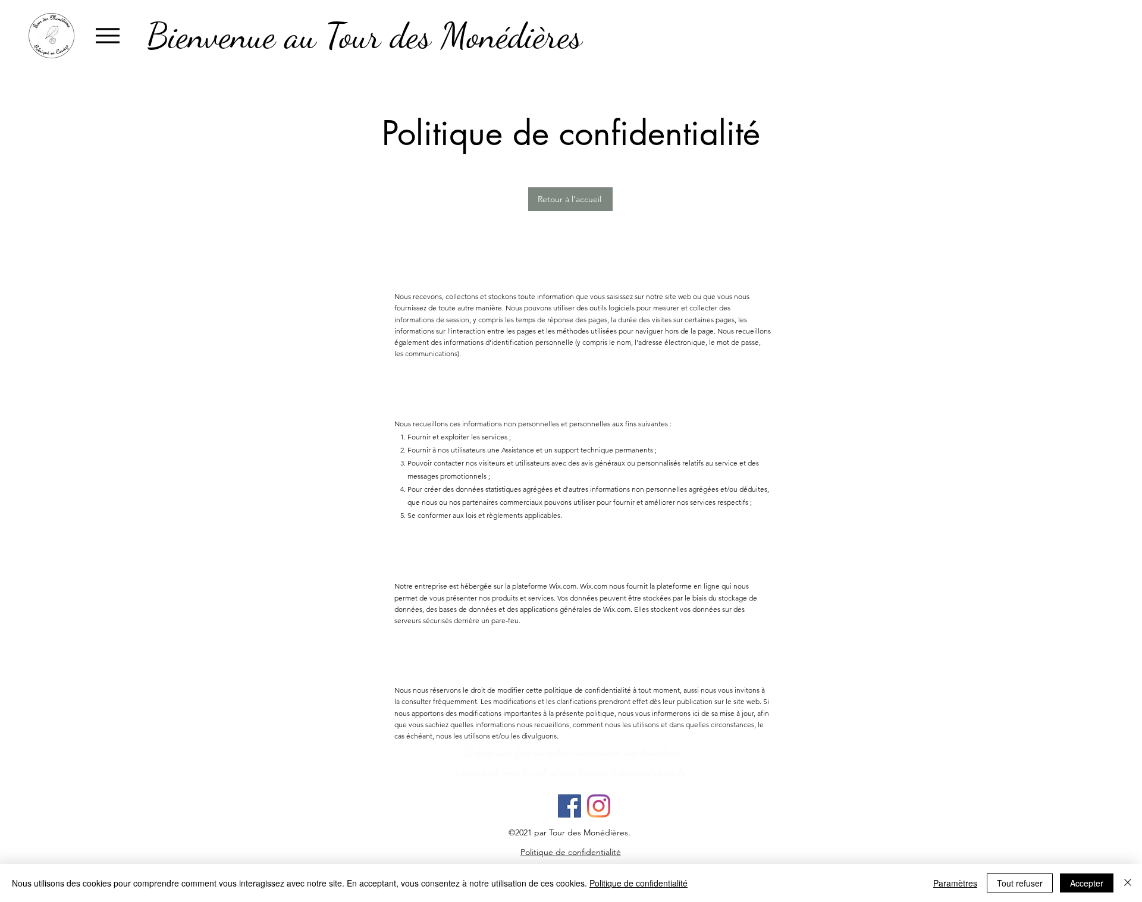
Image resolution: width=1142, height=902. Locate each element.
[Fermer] (1128, 882)
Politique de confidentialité (638, 883)
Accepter (1086, 883)
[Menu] (107, 35)
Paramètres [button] (955, 883)
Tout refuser (1020, 883)
